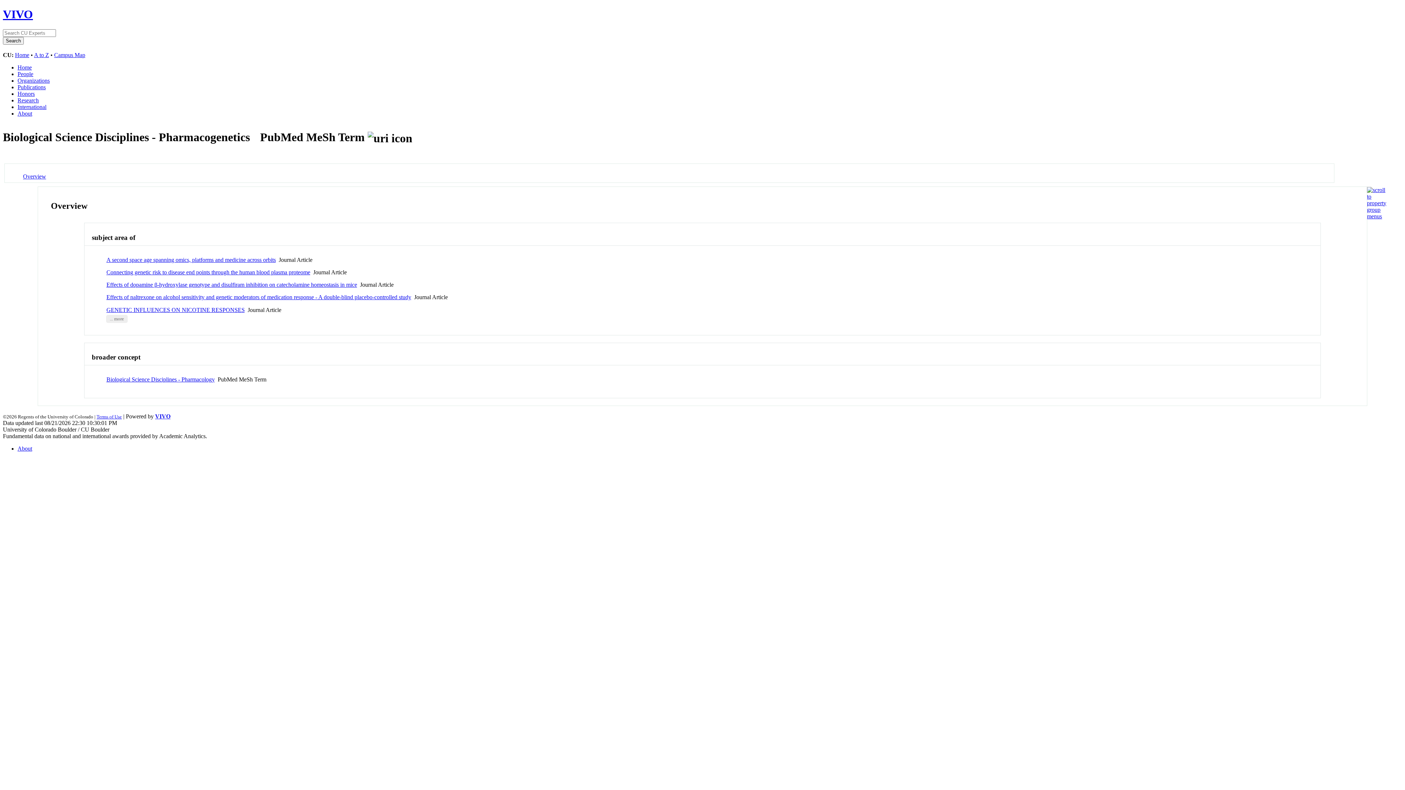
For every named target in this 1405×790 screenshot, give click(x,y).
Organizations (34, 81)
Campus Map (69, 55)
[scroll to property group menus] (1376, 216)
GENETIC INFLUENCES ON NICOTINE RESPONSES (175, 310)
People (25, 74)
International (32, 107)
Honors (26, 94)
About (25, 113)
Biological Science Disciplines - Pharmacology (160, 379)
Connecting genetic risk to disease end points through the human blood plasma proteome (208, 272)
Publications (32, 87)
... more (117, 318)
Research (28, 100)
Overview (34, 176)
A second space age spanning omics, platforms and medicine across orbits (191, 260)
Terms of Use (109, 417)
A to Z (41, 55)
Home (22, 55)
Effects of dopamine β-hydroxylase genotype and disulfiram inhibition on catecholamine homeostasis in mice (231, 285)
